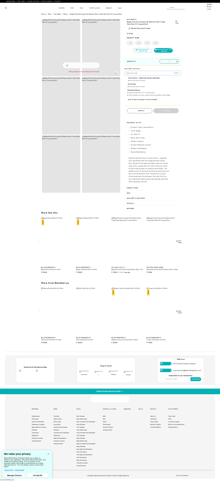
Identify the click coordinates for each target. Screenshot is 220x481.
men (49, 14)
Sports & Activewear (38, 421)
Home (43, 14)
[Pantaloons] (9, 8)
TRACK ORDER (47, 1)
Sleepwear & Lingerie (38, 424)
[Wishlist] (187, 7)
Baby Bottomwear (82, 441)
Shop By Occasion (37, 438)
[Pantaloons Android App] (43, 372)
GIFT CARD (21, 1)
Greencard (153, 419)
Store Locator (154, 421)
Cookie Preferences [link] (7, 480)
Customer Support (173, 421)
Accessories (35, 432)
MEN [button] (72, 8)
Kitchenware (106, 424)
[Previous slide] (41, 241)
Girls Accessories (82, 457)
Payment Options (155, 424)
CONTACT (57, 1)
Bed (104, 419)
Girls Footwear (81, 435)
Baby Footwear (81, 446)
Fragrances (35, 435)
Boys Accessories (82, 452)
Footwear (34, 430)
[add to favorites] (69, 264)
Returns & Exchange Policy (176, 424)
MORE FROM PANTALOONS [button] (110, 391)
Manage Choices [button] (14, 475)
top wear (57, 14)
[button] (48, 454)
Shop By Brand (36, 441)
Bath (104, 416)
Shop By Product (108, 427)
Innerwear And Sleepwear (61, 432)
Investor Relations (155, 427)
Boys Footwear (81, 424)
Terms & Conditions (182, 475)
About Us (153, 416)
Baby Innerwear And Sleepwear (86, 443)
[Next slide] (179, 241)
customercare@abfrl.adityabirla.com (187, 370)
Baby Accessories (82, 460)
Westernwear (36, 416)
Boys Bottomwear (82, 419)
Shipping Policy (173, 427)
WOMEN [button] (61, 8)
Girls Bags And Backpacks (84, 454)
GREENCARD (10, 1)
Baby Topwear (81, 438)
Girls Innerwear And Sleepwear (86, 432)
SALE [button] (119, 8)
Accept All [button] (37, 475)
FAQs (170, 419)
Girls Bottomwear (82, 430)
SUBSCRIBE (196, 379)
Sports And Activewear (60, 427)
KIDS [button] (81, 8)
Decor (104, 421)
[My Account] (194, 7)
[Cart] (200, 7)
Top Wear (56, 416)
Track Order (171, 416)
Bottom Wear (58, 419)
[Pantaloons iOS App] (27, 372)
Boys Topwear (81, 416)
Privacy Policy (9, 470)
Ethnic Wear (57, 421)
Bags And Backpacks (60, 438)
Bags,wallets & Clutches (39, 427)
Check (176, 73)
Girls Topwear (81, 427)
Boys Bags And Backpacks (84, 449)
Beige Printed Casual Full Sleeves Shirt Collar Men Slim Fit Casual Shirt (96, 14)
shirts (65, 14)
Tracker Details (19, 470)
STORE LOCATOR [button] (33, 1)
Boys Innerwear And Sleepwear (86, 421)
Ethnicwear (35, 419)
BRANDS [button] (109, 8)
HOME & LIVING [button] (94, 8)
